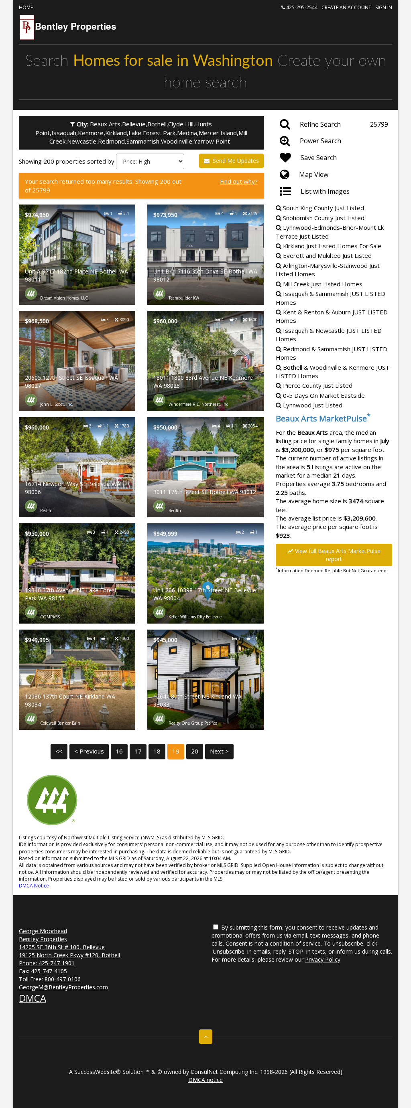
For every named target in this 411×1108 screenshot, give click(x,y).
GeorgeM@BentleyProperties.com (63, 987)
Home (26, 7)
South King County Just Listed (322, 208)
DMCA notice (205, 1080)
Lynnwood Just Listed (311, 405)
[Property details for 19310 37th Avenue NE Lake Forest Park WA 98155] (77, 573)
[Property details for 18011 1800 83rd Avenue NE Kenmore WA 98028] (205, 361)
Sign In (383, 7)
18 (157, 751)
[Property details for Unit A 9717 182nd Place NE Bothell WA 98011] (77, 255)
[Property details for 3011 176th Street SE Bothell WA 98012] (205, 467)
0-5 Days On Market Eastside (323, 395)
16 (119, 751)
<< (59, 751)
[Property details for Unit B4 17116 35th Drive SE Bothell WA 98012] (205, 255)
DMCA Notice (34, 885)
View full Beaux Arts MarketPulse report (336, 555)
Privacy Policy (322, 959)
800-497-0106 (63, 979)
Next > (219, 751)
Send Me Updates (235, 160)
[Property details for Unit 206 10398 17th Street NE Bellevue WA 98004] (205, 573)
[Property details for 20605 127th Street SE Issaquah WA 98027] (77, 361)
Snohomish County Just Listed (322, 218)
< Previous (89, 751)
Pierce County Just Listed (316, 385)
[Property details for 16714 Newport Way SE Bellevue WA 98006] (77, 467)
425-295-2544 (301, 7)
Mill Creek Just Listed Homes (321, 284)
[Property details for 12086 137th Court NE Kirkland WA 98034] (77, 680)
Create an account (346, 7)
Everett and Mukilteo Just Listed (326, 255)
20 (194, 751)
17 (138, 751)
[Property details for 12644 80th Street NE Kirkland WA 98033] (205, 680)
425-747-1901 (57, 963)
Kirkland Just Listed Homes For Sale (331, 246)
